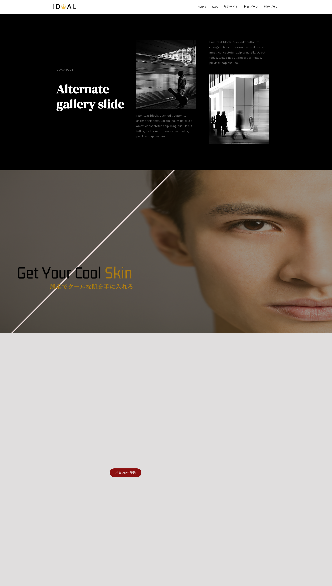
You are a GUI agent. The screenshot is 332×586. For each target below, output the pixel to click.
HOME (202, 6)
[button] (125, 472)
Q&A (215, 6)
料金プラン (251, 6)
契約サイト (231, 6)
